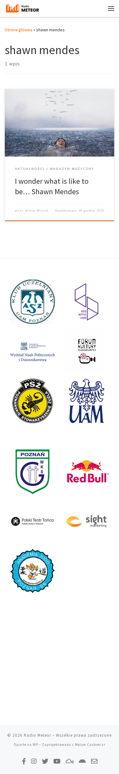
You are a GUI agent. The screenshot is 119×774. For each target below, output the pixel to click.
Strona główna (18, 30)
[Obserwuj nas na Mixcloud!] (70, 761)
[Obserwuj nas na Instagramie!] (34, 761)
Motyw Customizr (90, 744)
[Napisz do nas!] (94, 761)
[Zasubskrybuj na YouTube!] (57, 761)
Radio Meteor (37, 735)
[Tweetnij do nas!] (45, 761)
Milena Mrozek (37, 210)
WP (35, 744)
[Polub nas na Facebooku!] (24, 761)
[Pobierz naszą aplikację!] (82, 761)
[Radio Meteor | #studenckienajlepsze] (22, 7)
